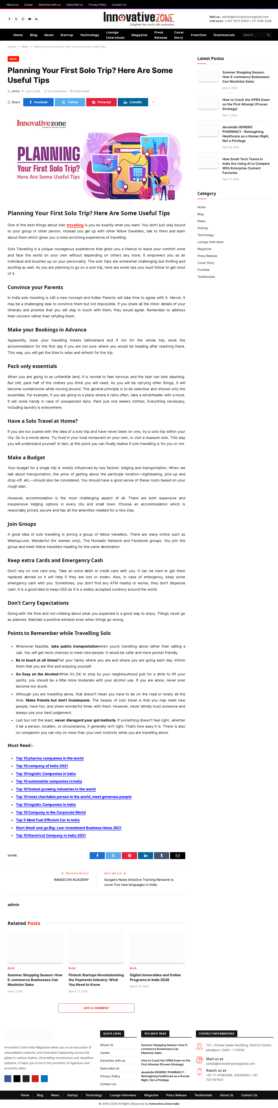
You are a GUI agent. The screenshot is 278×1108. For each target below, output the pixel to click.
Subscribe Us (74, 5)
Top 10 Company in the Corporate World (51, 812)
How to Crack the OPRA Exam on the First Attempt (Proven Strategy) (246, 104)
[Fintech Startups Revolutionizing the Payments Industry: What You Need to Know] (96, 947)
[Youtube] (35, 1078)
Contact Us (119, 5)
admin (16, 91)
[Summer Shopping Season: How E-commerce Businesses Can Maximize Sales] (35, 947)
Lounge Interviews (115, 35)
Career (28, 5)
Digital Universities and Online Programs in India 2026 (155, 977)
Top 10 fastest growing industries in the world (56, 789)
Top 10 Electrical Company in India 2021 (51, 835)
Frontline (198, 35)
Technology (89, 35)
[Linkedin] (44, 1078)
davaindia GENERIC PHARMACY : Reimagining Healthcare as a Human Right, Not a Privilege (245, 134)
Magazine (139, 35)
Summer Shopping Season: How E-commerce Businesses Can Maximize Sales (35, 980)
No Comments (57, 91)
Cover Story (179, 35)
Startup (66, 35)
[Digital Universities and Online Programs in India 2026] (157, 947)
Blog (34, 35)
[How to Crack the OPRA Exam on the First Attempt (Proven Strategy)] (207, 103)
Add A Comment (96, 1008)
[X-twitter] (16, 1078)
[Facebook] (7, 1078)
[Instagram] (26, 1078)
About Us (13, 5)
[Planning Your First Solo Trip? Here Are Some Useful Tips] (96, 199)
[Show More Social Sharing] (153, 102)
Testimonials (224, 35)
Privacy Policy (97, 5)
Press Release (160, 35)
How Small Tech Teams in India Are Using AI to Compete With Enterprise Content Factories (246, 166)
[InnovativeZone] (139, 19)
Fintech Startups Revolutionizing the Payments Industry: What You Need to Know (96, 980)
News (48, 35)
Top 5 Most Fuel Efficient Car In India (48, 820)
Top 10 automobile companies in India (49, 781)
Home (18, 35)
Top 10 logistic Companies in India (46, 773)
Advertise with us (49, 5)
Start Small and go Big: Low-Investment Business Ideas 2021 (68, 828)
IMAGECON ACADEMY (71, 880)
